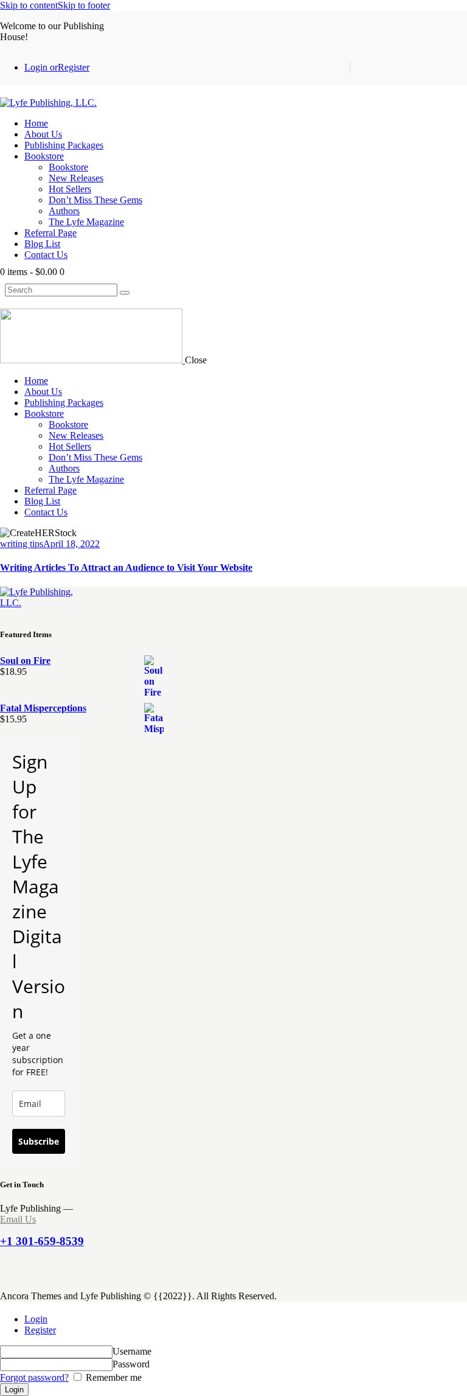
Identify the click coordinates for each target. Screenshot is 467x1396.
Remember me (112, 1377)
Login (35, 1319)
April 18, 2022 (71, 544)
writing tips (21, 544)
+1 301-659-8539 (42, 1241)
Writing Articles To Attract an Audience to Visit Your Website (126, 567)
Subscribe (38, 1141)
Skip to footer (84, 5)
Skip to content (29, 5)
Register (40, 1330)
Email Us (18, 1219)
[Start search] (125, 293)
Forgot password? (34, 1377)
